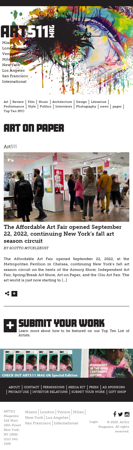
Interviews (63, 106)
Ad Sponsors (113, 387)
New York (11, 65)
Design (81, 102)
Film (31, 102)
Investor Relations (50, 392)
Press (94, 387)
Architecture (62, 102)
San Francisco (15, 76)
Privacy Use (18, 392)
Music (43, 102)
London (9, 48)
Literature (98, 102)
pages (117, 106)
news (104, 106)
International (14, 81)
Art (6, 102)
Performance (14, 106)
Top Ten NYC (14, 111)
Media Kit (76, 387)
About (14, 387)
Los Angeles (13, 70)
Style (32, 106)
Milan (7, 59)
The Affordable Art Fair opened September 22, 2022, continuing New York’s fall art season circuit (63, 234)
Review (18, 102)
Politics (45, 106)
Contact (31, 387)
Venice (8, 54)
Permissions (54, 387)
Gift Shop (117, 392)
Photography (86, 106)
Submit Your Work (62, 323)
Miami (8, 42)
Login (93, 422)
